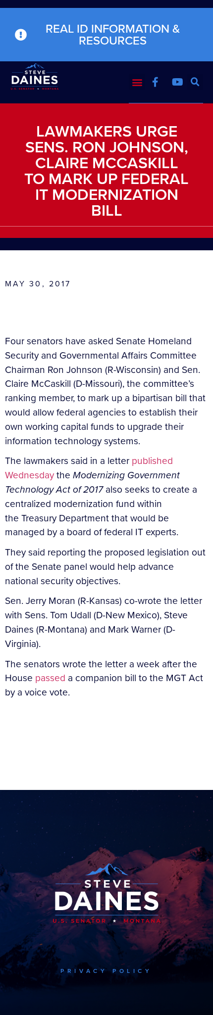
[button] (137, 82)
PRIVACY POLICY (106, 971)
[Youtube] (177, 82)
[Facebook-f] (155, 82)
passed (50, 678)
